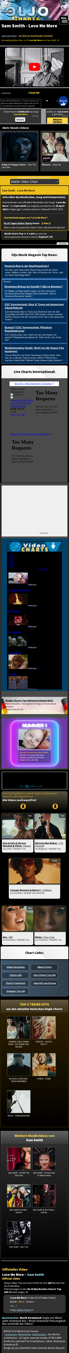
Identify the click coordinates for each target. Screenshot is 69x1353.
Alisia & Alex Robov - (49, 844)
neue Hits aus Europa (44, 983)
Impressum (11, 1334)
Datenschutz (39, 1334)
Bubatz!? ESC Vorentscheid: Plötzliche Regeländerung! (28, 329)
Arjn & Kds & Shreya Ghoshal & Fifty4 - (17, 844)
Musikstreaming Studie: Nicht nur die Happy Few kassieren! (34, 350)
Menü (63, 18)
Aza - (8, 937)
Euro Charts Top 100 (45, 975)
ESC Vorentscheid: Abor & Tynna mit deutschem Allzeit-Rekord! (34, 306)
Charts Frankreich (15, 983)
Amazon (20, 119)
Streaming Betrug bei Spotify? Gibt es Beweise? (33, 286)
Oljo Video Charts (21, 1310)
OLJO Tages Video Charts (18, 223)
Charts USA (15, 975)
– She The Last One (19, 166)
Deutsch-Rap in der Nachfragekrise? (27, 266)
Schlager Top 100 (15, 991)
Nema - (45, 937)
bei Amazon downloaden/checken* (36, 35)
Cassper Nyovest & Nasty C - (31, 890)
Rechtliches (24, 1334)
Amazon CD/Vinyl (57, 121)
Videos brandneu (16, 967)
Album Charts (44, 967)
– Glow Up (51, 164)
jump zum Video (9, 35)
